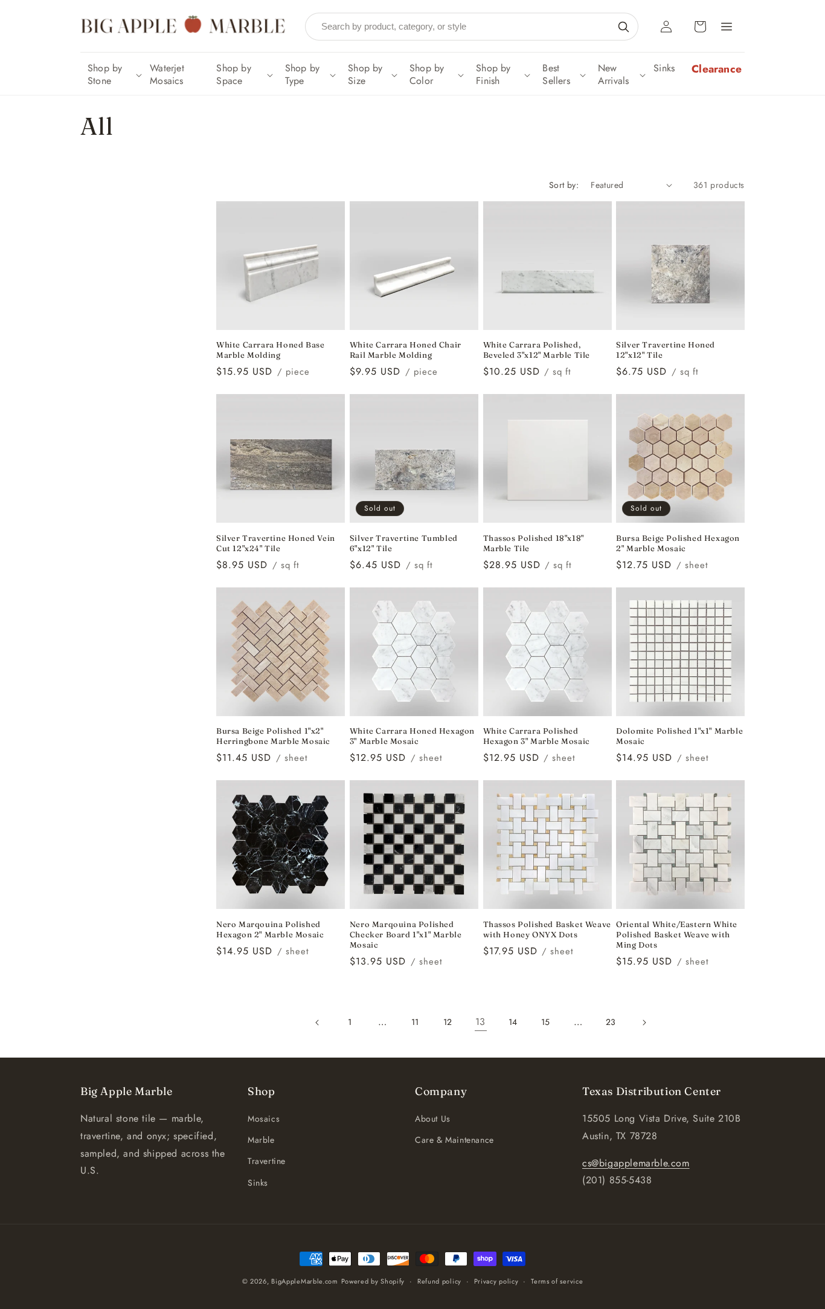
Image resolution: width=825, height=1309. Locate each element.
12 (447, 1022)
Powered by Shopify (373, 1281)
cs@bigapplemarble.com (636, 1163)
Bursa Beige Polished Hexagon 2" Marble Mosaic (678, 543)
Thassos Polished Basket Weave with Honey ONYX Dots (547, 929)
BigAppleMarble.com (304, 1281)
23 (611, 1022)
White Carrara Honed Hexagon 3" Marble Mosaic (412, 736)
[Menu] (726, 26)
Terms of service (557, 1281)
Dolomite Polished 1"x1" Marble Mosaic (679, 736)
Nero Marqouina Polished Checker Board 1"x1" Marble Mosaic (406, 934)
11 (415, 1022)
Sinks (258, 1183)
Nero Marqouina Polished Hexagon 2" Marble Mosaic (270, 929)
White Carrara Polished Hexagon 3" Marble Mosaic (536, 736)
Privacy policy (496, 1281)
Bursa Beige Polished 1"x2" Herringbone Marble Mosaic (273, 736)
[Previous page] (317, 1022)
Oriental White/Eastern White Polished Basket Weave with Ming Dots (676, 934)
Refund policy (439, 1281)
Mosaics (264, 1119)
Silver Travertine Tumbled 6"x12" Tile (404, 543)
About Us (433, 1119)
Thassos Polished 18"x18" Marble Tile (533, 543)
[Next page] (644, 1022)
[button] (113, 75)
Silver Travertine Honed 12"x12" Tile (665, 350)
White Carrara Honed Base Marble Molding (270, 350)
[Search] (623, 26)
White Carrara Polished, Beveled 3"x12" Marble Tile (537, 350)
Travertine (267, 1161)
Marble (261, 1140)
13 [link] (480, 1022)
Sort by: (564, 185)
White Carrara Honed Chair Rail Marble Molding (405, 350)
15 (545, 1022)
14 (513, 1022)
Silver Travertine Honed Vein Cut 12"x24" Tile (275, 543)
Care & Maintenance (454, 1140)
